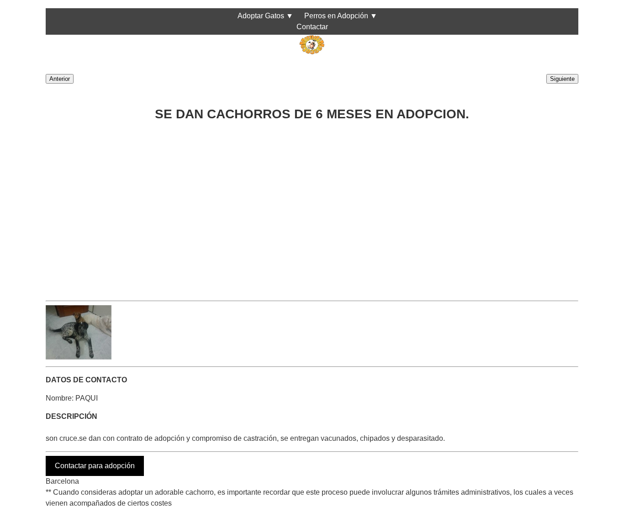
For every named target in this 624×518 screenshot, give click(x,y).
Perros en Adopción (336, 16)
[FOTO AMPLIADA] (78, 357)
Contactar (312, 27)
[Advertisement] (312, 207)
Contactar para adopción (95, 466)
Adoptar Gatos (261, 16)
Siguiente (562, 78)
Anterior (59, 78)
